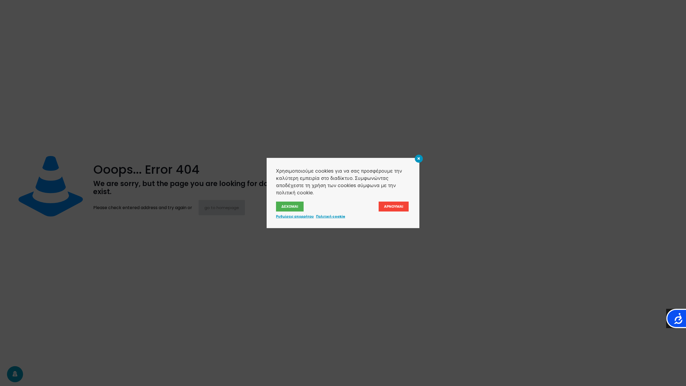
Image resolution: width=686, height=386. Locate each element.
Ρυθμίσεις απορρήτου (295, 216)
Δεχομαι (289, 206)
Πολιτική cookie (330, 216)
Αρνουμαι (393, 206)
